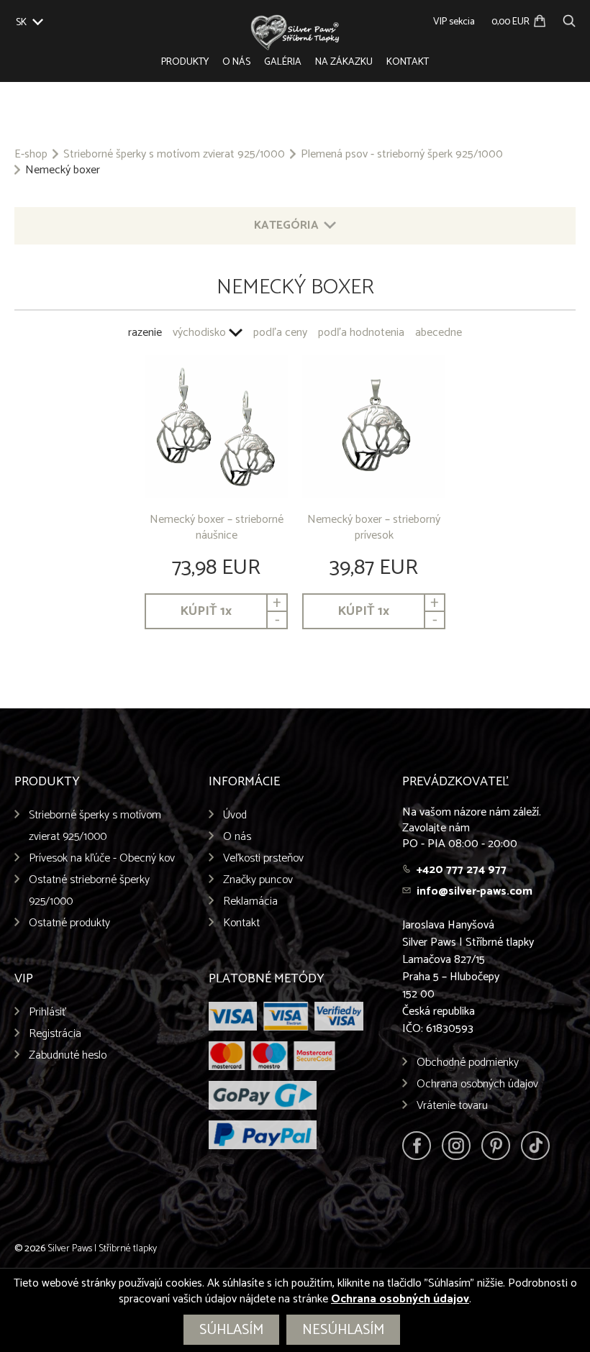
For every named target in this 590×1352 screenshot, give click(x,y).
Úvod (235, 815)
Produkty (185, 62)
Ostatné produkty (69, 923)
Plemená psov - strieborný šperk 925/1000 (402, 155)
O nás (236, 62)
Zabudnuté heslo (67, 1055)
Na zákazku (344, 62)
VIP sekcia (454, 22)
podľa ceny (280, 332)
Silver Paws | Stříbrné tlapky (102, 1249)
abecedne (438, 332)
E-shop (30, 155)
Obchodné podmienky (468, 1062)
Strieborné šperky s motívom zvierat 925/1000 (174, 155)
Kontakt (407, 62)
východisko (199, 332)
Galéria (282, 62)
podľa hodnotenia (361, 332)
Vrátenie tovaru (452, 1105)
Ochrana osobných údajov (477, 1084)
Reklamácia (250, 901)
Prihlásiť (48, 1012)
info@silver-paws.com (474, 891)
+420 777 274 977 (462, 870)
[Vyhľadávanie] (569, 19)
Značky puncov (258, 880)
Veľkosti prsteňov (263, 858)
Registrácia (55, 1033)
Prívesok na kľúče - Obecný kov (102, 858)
